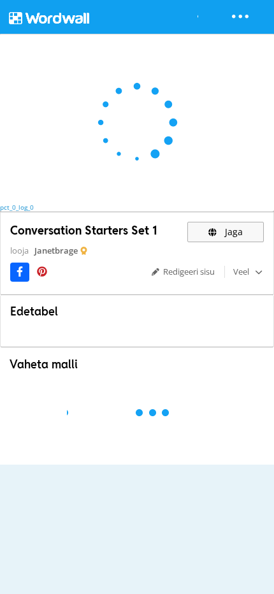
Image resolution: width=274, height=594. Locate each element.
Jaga (232, 232)
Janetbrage (56, 250)
